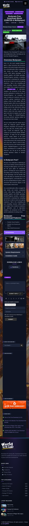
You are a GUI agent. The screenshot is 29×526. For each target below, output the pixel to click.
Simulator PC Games (14, 490)
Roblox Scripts (14, 488)
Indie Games (14, 495)
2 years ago (13, 22)
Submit (10, 319)
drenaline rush (11, 89)
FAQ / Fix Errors (8, 474)
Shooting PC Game (18, 13)
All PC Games (9, 13)
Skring (7, 22)
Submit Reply (14, 293)
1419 (21, 22)
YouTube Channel (9, 1)
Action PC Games (19, 11)
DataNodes (15, 267)
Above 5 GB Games (10, 11)
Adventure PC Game (14, 483)
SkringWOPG (6, 523)
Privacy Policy (7, 472)
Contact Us (19, 1)
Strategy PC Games (14, 493)
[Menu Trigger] (25, 3)
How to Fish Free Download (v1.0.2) (13, 417)
